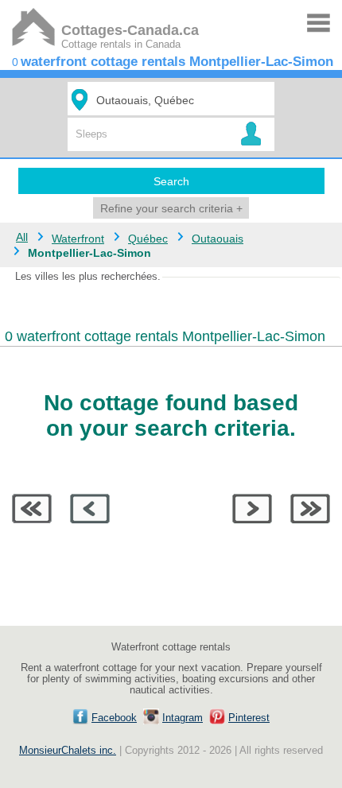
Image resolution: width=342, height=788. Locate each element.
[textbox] (173, 100)
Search (171, 181)
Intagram (182, 718)
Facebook (114, 718)
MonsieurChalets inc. (67, 750)
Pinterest (249, 718)
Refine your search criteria (171, 208)
